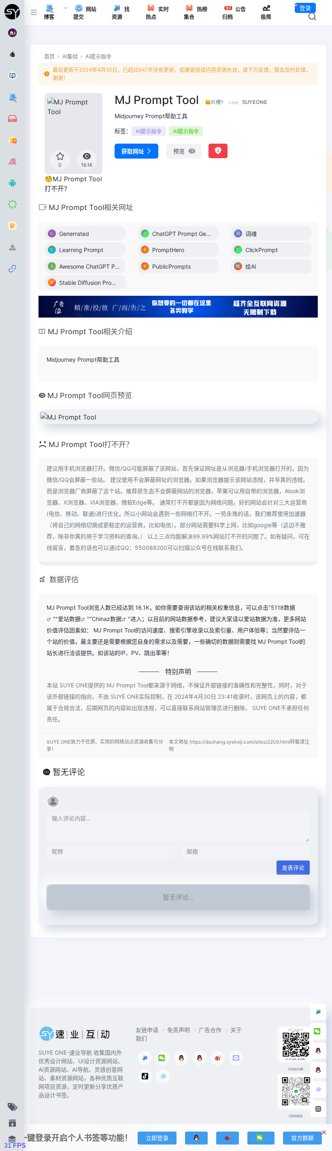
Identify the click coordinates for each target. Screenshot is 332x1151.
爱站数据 (69, 618)
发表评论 (293, 867)
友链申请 (147, 1029)
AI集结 (70, 56)
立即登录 (157, 1137)
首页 (49, 56)
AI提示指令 (98, 56)
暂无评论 (69, 772)
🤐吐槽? (214, 102)
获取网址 (132, 151)
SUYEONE (254, 102)
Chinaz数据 (106, 618)
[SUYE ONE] (74, 1036)
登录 (305, 7)
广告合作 (210, 1029)
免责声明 (178, 1029)
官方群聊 (302, 1137)
